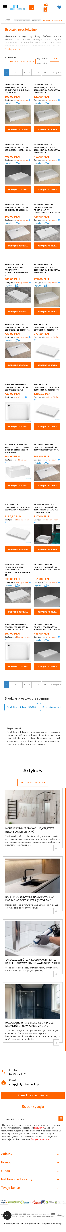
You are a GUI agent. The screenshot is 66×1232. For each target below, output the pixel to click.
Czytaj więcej (12, 49)
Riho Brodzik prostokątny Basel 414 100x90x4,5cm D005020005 (17, 507)
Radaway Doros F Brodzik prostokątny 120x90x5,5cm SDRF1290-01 (47, 567)
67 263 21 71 (18, 1074)
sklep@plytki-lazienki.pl (24, 1084)
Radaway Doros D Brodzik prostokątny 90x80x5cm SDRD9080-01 (16, 207)
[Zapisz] (60, 1118)
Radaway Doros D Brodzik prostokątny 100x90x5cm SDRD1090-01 (17, 327)
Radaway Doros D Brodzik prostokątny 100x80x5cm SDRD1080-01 (46, 447)
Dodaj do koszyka (18, 129)
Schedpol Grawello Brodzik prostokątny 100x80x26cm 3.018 (16, 387)
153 (46, 72)
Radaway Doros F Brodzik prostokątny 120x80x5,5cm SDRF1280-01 (47, 627)
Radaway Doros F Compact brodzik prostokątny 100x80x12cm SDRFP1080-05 (17, 269)
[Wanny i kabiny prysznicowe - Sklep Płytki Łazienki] (17, 7)
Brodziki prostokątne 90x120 (21, 707)
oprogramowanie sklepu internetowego (43, 1223)
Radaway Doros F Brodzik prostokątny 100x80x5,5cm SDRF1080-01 (18, 147)
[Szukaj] (31, 7)
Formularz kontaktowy (33, 1095)
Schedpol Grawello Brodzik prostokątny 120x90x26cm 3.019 (16, 627)
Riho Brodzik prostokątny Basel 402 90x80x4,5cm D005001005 (46, 327)
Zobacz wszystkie (35, 783)
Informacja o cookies (13, 1223)
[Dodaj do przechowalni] (28, 85)
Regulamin (39, 1128)
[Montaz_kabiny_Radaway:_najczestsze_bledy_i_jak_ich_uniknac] (56, 848)
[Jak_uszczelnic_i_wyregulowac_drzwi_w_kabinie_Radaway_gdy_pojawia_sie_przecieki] (56, 974)
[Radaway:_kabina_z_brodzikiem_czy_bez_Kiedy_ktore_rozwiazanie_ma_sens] (56, 1042)
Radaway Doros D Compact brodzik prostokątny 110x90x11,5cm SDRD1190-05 (17, 569)
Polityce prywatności (40, 1139)
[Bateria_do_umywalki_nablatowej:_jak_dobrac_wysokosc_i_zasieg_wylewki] (56, 911)
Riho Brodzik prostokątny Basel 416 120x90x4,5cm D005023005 (46, 387)
